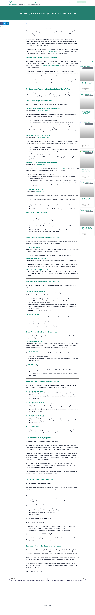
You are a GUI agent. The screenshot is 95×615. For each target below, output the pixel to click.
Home (29, 2)
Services (65, 2)
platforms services (53, 51)
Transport (58, 2)
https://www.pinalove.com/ (42, 137)
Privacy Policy (46, 603)
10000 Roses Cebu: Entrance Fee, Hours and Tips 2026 (86, 112)
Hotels (52, 2)
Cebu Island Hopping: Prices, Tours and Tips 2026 (87, 83)
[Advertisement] (87, 40)
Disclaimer (52, 603)
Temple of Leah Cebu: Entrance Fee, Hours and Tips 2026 (87, 199)
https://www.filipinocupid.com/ (42, 110)
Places (47, 2)
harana (27, 45)
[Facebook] (69, 2)
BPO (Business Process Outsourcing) (51, 65)
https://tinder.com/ (39, 191)
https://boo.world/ (39, 214)
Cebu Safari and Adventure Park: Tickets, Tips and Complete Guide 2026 (86, 171)
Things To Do (36, 2)
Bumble (65, 168)
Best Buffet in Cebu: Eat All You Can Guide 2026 (87, 228)
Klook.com (2, 26)
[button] (81, 2)
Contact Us (38, 603)
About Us (33, 603)
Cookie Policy (60, 603)
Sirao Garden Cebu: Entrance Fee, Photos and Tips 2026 (87, 141)
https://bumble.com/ (40, 164)
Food (42, 2)
